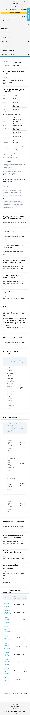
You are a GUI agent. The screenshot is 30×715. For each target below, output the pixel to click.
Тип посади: (4, 33)
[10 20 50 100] (14, 687)
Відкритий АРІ (13, 9)
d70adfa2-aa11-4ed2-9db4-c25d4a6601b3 (7, 612)
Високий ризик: (5, 46)
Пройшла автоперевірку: (7, 54)
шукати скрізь (25, 16)
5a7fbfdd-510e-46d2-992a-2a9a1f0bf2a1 (7, 654)
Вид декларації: (5, 20)
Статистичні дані (24, 9)
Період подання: (5, 41)
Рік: (2, 24)
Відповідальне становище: (8, 50)
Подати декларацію (15, 12)
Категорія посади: (5, 37)
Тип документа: (5, 28)
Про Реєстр (4, 9)
